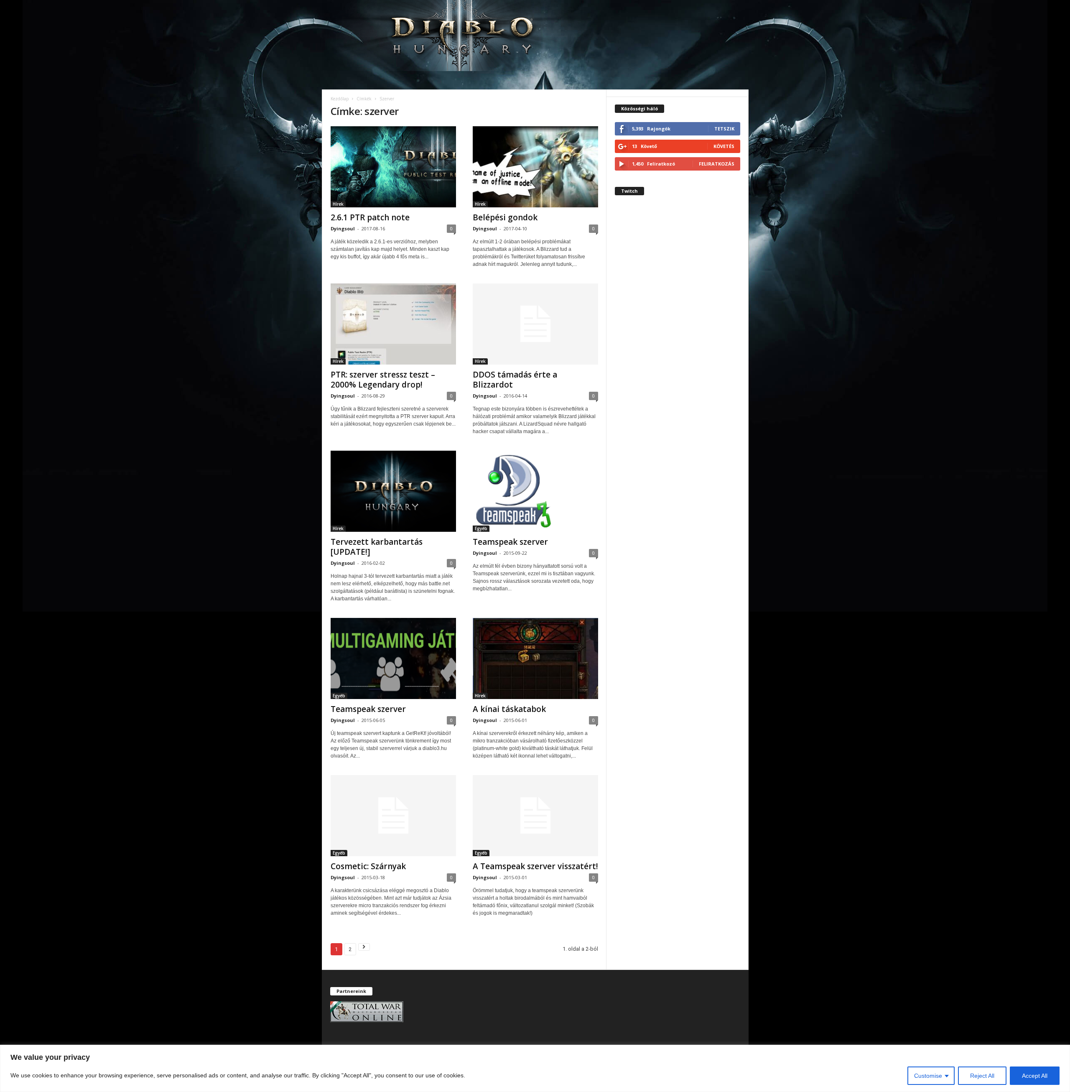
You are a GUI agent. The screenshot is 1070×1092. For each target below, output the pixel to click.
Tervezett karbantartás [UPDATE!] (377, 546)
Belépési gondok (505, 217)
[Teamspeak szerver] (535, 491)
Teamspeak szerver (510, 541)
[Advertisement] (677, 352)
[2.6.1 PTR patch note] (393, 166)
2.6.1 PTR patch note (370, 217)
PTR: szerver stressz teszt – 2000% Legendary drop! (383, 379)
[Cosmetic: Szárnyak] (393, 815)
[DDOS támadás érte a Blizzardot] (535, 324)
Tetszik (724, 128)
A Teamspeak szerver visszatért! (535, 866)
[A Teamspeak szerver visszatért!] (535, 815)
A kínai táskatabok (509, 709)
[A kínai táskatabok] (535, 658)
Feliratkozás (716, 164)
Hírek (338, 204)
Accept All (1034, 1075)
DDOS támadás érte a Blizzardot (515, 379)
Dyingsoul (343, 228)
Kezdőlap (340, 99)
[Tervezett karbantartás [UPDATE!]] (393, 491)
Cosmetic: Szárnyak (368, 866)
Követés (723, 146)
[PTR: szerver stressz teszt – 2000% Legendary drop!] (393, 324)
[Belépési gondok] (535, 166)
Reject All (982, 1075)
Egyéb (481, 528)
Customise (928, 1075)
